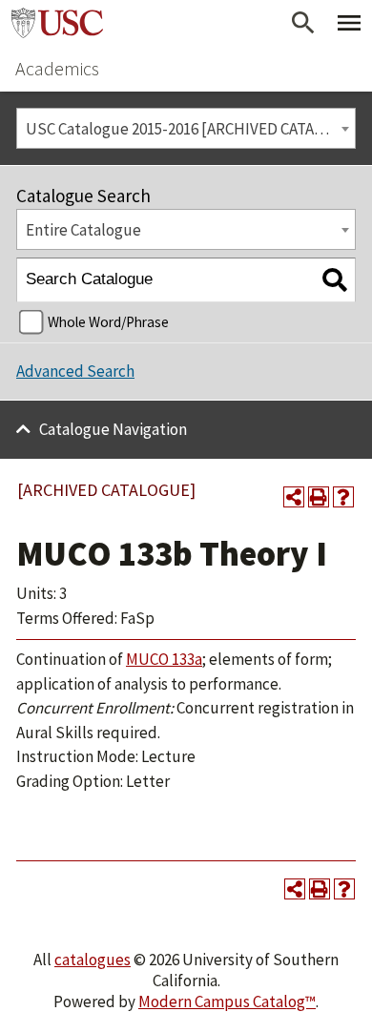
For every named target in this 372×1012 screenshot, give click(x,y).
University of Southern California (57, 23)
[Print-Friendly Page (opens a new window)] (318, 496)
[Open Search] (303, 23)
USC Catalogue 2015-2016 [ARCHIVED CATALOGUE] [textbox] (190, 128)
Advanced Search (75, 371)
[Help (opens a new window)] (343, 496)
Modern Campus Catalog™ (227, 1001)
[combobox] (186, 128)
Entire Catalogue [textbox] (83, 229)
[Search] (334, 280)
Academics (57, 68)
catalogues (92, 959)
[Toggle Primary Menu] (349, 23)
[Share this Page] (293, 496)
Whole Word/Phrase (108, 322)
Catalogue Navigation (113, 429)
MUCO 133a (164, 659)
